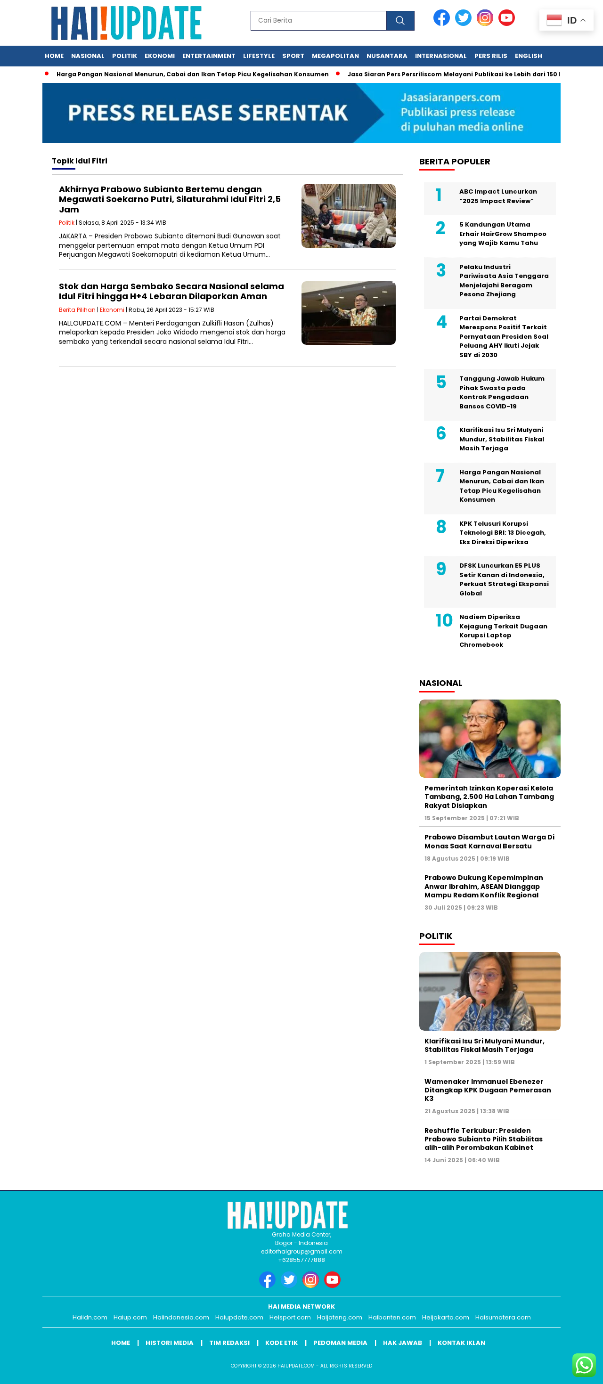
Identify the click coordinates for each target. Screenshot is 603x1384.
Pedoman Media (340, 1342)
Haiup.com (130, 1317)
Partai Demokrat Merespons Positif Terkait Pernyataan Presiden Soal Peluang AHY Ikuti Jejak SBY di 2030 (503, 336)
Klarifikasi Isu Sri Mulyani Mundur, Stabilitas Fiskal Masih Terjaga (501, 439)
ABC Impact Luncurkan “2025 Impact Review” (498, 196)
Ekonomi (160, 55)
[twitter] (465, 23)
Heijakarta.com (445, 1317)
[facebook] (443, 23)
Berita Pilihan (77, 310)
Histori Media (170, 1342)
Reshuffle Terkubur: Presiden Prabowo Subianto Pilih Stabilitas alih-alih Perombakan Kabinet (483, 1139)
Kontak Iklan (461, 1342)
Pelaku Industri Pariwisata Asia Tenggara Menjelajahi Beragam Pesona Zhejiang (504, 280)
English (528, 55)
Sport (293, 55)
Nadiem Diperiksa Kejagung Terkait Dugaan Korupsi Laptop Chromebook (503, 630)
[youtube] (508, 23)
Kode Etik (281, 1342)
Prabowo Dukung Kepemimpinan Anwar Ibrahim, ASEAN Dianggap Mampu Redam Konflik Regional (483, 886)
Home (54, 55)
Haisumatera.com (503, 1317)
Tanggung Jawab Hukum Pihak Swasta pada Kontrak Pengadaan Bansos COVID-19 (502, 392)
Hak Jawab (402, 1342)
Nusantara (387, 55)
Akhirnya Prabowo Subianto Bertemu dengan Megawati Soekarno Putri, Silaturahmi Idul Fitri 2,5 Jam (170, 199)
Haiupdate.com (239, 1317)
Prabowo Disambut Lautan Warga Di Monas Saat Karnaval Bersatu (489, 841)
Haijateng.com (339, 1317)
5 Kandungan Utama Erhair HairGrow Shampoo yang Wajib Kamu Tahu (502, 233)
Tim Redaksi (229, 1342)
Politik (124, 55)
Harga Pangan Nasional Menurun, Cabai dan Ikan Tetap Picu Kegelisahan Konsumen (172, 74)
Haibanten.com (392, 1317)
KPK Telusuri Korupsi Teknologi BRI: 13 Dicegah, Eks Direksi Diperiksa (502, 532)
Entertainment (209, 55)
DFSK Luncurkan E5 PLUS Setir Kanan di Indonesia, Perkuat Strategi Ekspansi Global (504, 579)
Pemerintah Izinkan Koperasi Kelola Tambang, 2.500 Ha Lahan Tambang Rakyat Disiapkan (489, 796)
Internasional (441, 55)
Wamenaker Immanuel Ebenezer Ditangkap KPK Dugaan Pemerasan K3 (487, 1090)
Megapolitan (335, 55)
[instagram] (487, 23)
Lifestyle (259, 55)
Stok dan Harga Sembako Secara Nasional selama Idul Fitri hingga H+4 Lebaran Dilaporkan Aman (171, 291)
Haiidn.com (90, 1317)
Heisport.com (290, 1317)
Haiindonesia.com (181, 1317)
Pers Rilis (490, 55)
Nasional (88, 55)
